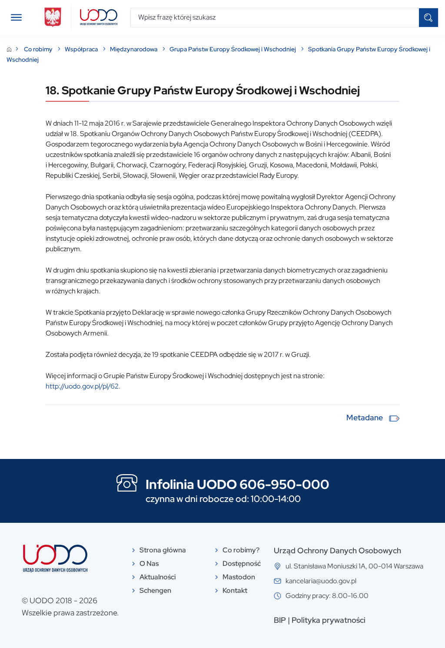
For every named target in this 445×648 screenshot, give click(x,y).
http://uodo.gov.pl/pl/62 (82, 386)
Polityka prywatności (328, 620)
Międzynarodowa (134, 49)
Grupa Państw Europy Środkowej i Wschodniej (233, 49)
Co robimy (39, 49)
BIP (280, 620)
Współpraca (82, 49)
